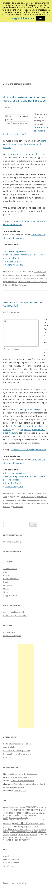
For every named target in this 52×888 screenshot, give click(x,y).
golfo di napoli (8, 815)
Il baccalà (7, 757)
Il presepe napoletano (15, 251)
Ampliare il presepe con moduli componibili (23, 303)
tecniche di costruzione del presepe (32, 281)
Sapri (5, 838)
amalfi (13, 807)
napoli (23, 822)
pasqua (17, 826)
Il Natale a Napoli (13, 261)
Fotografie (7, 585)
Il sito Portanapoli (10, 632)
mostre (42, 820)
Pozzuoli (42, 829)
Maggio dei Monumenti (15, 817)
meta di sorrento (33, 820)
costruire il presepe (28, 275)
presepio (7, 503)
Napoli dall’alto (9, 747)
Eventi (5, 582)
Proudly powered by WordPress (15, 883)
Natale (31, 824)
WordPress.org (9, 866)
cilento (8, 809)
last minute (18, 815)
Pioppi (30, 830)
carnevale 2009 (42, 807)
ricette (42, 834)
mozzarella (7, 824)
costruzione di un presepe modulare (23, 154)
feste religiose (39, 813)
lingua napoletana (29, 815)
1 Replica (7, 107)
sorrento (28, 837)
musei (14, 823)
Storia (5, 592)
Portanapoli (23, 285)
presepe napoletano (37, 500)
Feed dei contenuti (11, 859)
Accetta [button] (40, 18)
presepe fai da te (36, 278)
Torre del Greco (20, 790)
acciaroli (6, 807)
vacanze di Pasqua (12, 839)
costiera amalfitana (26, 810)
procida (6, 835)
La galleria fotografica (12, 635)
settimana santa (15, 837)
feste (32, 813)
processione (41, 832)
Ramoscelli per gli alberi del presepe (17, 754)
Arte (5, 572)
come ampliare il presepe (28, 409)
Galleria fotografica (14, 264)
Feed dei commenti (11, 862)
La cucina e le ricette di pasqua (24, 774)
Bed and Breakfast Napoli (13, 612)
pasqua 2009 (28, 826)
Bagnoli (18, 807)
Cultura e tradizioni (11, 578)
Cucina (6, 575)
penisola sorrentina (15, 829)
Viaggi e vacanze (10, 595)
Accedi (6, 856)
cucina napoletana (16, 813)
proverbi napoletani (27, 834)
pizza (35, 829)
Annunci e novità (10, 568)
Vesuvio (25, 839)
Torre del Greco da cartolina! (21, 777)
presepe (25, 278)
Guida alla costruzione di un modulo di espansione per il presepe (24, 98)
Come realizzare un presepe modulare (28, 449)
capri (23, 807)
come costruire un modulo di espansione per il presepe (24, 144)
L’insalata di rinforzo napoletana (16, 750)
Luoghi (6, 588)
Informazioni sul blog (12, 542)
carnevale (31, 806)
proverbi (13, 834)
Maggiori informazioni (23, 18)
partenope (7, 827)
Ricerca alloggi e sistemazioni (15, 615)
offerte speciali (39, 824)
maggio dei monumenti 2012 (15, 820)
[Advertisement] (26, 51)
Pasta (37, 827)
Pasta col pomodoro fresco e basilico (18, 744)
